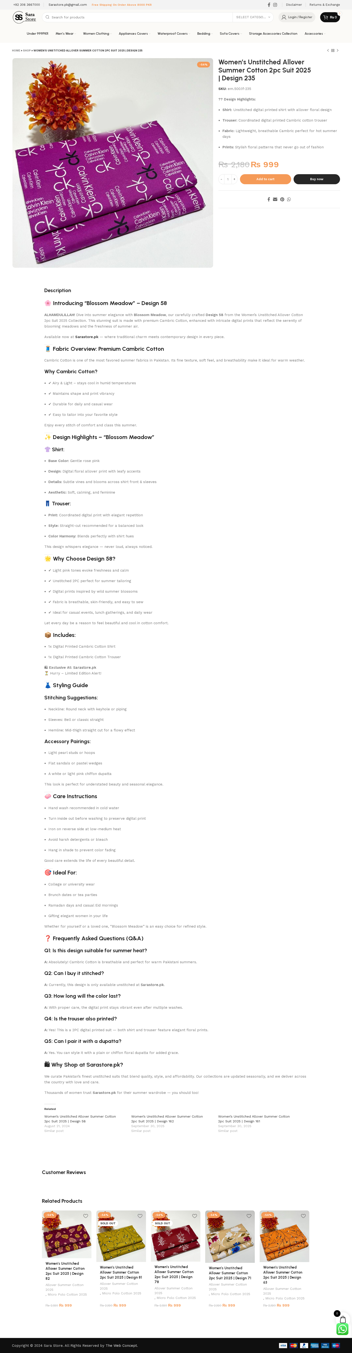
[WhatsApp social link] (289, 199)
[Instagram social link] (275, 4)
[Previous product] (328, 50)
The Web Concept (121, 1345)
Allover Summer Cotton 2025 (64, 1287)
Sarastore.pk (86, 337)
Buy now (316, 179)
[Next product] (337, 50)
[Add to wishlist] (85, 1215)
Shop (27, 50)
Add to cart (265, 179)
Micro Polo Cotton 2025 (67, 1294)
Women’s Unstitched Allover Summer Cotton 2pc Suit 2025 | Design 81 (121, 1272)
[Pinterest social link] (282, 199)
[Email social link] (275, 199)
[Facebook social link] (269, 4)
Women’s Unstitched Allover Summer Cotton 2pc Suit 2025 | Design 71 (230, 1273)
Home (16, 50)
